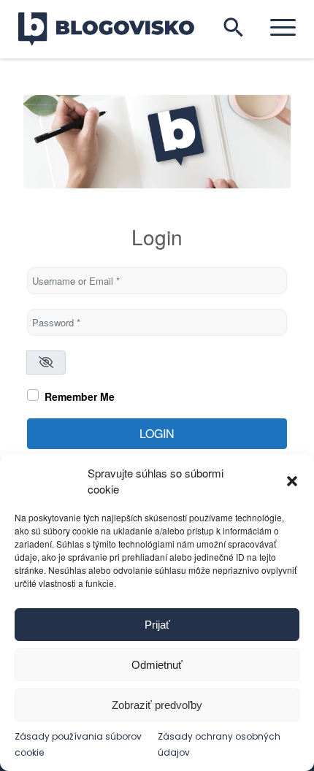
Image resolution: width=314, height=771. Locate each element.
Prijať (157, 624)
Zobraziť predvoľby (157, 705)
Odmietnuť (157, 665)
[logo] (115, 29)
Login (157, 433)
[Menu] (276, 27)
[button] (292, 481)
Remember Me (80, 396)
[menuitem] (276, 27)
